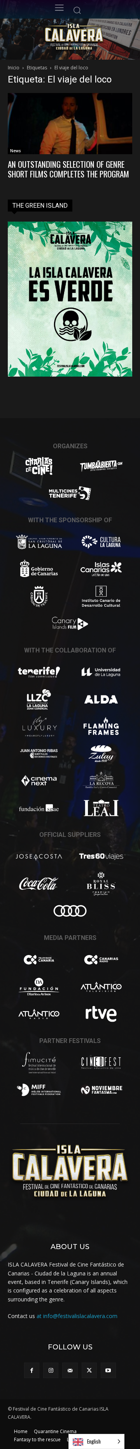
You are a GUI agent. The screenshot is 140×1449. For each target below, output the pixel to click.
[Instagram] (50, 1370)
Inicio (13, 67)
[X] (89, 1370)
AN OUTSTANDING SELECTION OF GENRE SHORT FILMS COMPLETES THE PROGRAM (68, 169)
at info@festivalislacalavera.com (77, 1316)
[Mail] (69, 1370)
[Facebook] (31, 1370)
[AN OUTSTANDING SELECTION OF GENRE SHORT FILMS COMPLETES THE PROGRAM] (70, 123)
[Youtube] (108, 1370)
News (15, 150)
